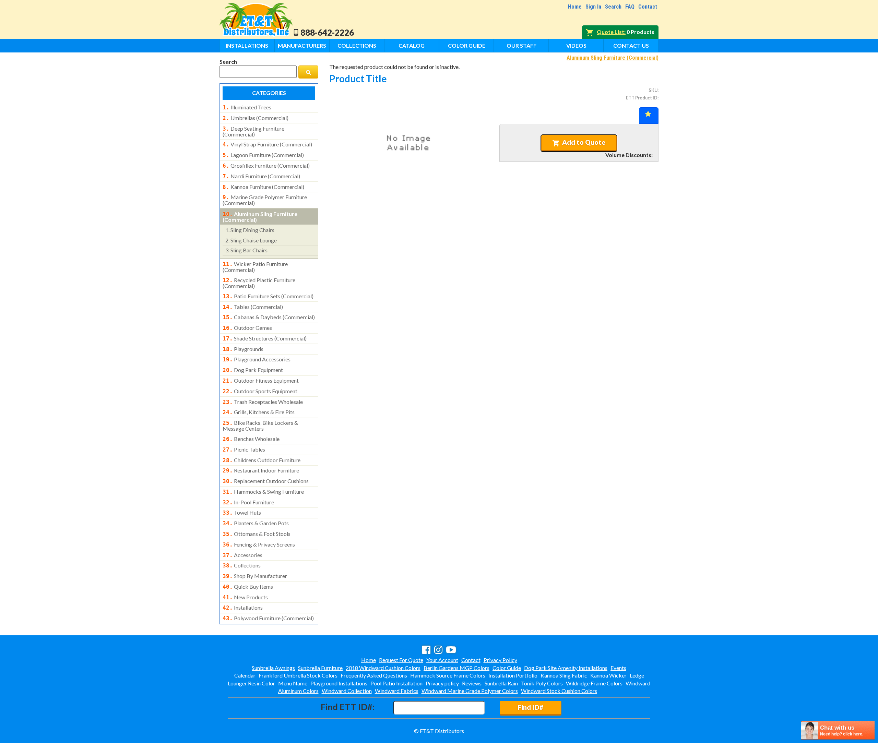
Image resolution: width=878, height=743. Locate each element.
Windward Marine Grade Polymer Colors (470, 690)
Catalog (412, 45)
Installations (247, 45)
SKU (653, 90)
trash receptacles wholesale (263, 401)
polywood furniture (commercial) (268, 618)
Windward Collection (347, 690)
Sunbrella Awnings (273, 667)
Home (575, 6)
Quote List (610, 31)
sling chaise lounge (251, 240)
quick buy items (248, 586)
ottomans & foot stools (256, 533)
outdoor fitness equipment (261, 380)
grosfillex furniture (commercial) (266, 165)
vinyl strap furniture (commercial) (267, 144)
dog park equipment (253, 370)
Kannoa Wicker (608, 675)
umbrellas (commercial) (255, 118)
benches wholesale (251, 438)
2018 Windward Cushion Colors (383, 667)
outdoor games (247, 327)
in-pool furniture (248, 502)
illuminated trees (247, 107)
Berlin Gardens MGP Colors (456, 667)
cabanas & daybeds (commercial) (269, 317)
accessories (242, 555)
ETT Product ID (641, 97)
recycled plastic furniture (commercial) (259, 283)
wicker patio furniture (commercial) (255, 267)
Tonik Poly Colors (542, 683)
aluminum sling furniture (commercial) (260, 217)
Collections (356, 45)
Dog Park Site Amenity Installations (565, 667)
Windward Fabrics (396, 690)
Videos (576, 45)
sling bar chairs (246, 250)
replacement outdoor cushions (266, 481)
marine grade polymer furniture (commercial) (265, 200)
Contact (647, 6)
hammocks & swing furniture (263, 491)
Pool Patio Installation (396, 683)
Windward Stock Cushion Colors (559, 690)
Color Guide (466, 45)
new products (245, 597)
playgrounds (243, 349)
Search (613, 6)
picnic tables (244, 449)
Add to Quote (583, 142)
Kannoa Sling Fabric (564, 675)
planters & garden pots (256, 523)
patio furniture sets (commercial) (268, 296)
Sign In (593, 6)
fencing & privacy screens (259, 544)
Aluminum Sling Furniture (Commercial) (612, 58)
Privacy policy (442, 683)
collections (242, 565)
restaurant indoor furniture (261, 470)
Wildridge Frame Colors (594, 683)
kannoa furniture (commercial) (263, 186)
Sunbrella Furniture (320, 667)
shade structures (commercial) (265, 338)
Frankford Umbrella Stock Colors (298, 675)
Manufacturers (302, 45)
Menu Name (292, 683)
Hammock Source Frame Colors (447, 675)
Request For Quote (401, 660)
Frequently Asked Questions (374, 675)
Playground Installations (338, 683)
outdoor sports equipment (260, 391)
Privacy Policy (500, 660)
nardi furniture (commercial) (261, 176)
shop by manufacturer (255, 576)
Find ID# (530, 707)
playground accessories (256, 359)
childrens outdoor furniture (261, 460)
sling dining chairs (249, 230)
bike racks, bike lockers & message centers (260, 425)
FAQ (629, 6)
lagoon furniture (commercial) (263, 155)
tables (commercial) (253, 306)
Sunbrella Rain (501, 683)
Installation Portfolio (512, 675)
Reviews (472, 683)
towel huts (242, 512)
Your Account (442, 660)
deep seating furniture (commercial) (253, 131)
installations (243, 607)
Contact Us (631, 45)
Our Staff (521, 45)
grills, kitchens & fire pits (259, 412)
